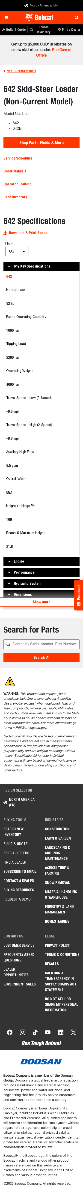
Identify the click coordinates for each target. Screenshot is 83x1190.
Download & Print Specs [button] (28, 233)
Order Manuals (14, 171)
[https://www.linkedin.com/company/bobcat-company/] (60, 1033)
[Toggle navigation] (8, 17)
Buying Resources (18, 890)
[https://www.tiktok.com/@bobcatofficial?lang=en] (35, 1033)
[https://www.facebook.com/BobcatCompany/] (9, 1033)
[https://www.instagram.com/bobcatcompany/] (22, 1033)
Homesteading (57, 921)
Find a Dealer (14, 862)
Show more (41, 602)
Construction (57, 829)
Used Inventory (15, 197)
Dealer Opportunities (16, 972)
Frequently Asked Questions (18, 957)
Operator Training (17, 184)
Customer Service (18, 945)
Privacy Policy (57, 945)
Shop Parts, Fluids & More (41, 142)
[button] (41, 266)
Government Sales (19, 984)
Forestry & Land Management (59, 909)
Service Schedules (18, 158)
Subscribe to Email (19, 871)
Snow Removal (57, 882)
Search (39, 657)
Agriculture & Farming (57, 871)
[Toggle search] (75, 17)
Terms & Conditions (62, 954)
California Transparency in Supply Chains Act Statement (60, 981)
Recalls (52, 964)
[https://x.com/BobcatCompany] (73, 1033)
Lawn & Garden (58, 838)
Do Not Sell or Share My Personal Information (61, 1004)
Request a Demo (17, 899)
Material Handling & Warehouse (61, 895)
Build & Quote (15, 844)
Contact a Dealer (18, 881)
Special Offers (16, 853)
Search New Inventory (13, 832)
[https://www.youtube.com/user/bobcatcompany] (47, 1033)
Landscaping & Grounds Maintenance (57, 853)
